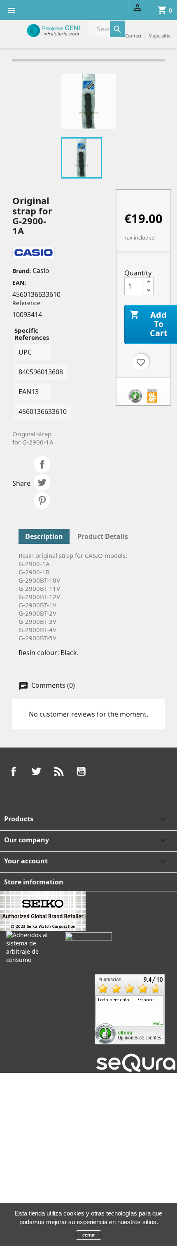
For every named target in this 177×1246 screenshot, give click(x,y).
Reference (26, 303)
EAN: (19, 283)
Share (42, 464)
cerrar (88, 1234)
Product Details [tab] (102, 536)
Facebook (13, 771)
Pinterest (42, 500)
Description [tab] (44, 536)
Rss (58, 771)
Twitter (36, 771)
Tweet (42, 482)
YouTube (81, 771)
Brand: (21, 271)
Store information (33, 881)
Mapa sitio (160, 36)
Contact (133, 36)
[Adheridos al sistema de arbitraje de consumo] (29, 947)
